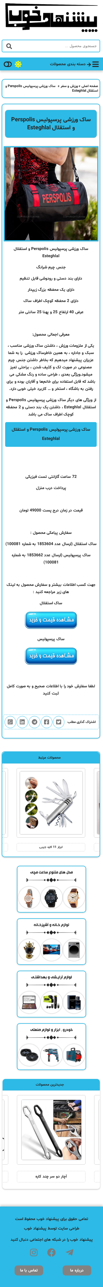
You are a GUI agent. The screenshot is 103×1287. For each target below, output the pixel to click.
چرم (11, 360)
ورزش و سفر (69, 86)
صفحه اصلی (90, 86)
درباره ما (77, 1270)
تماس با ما (29, 1270)
